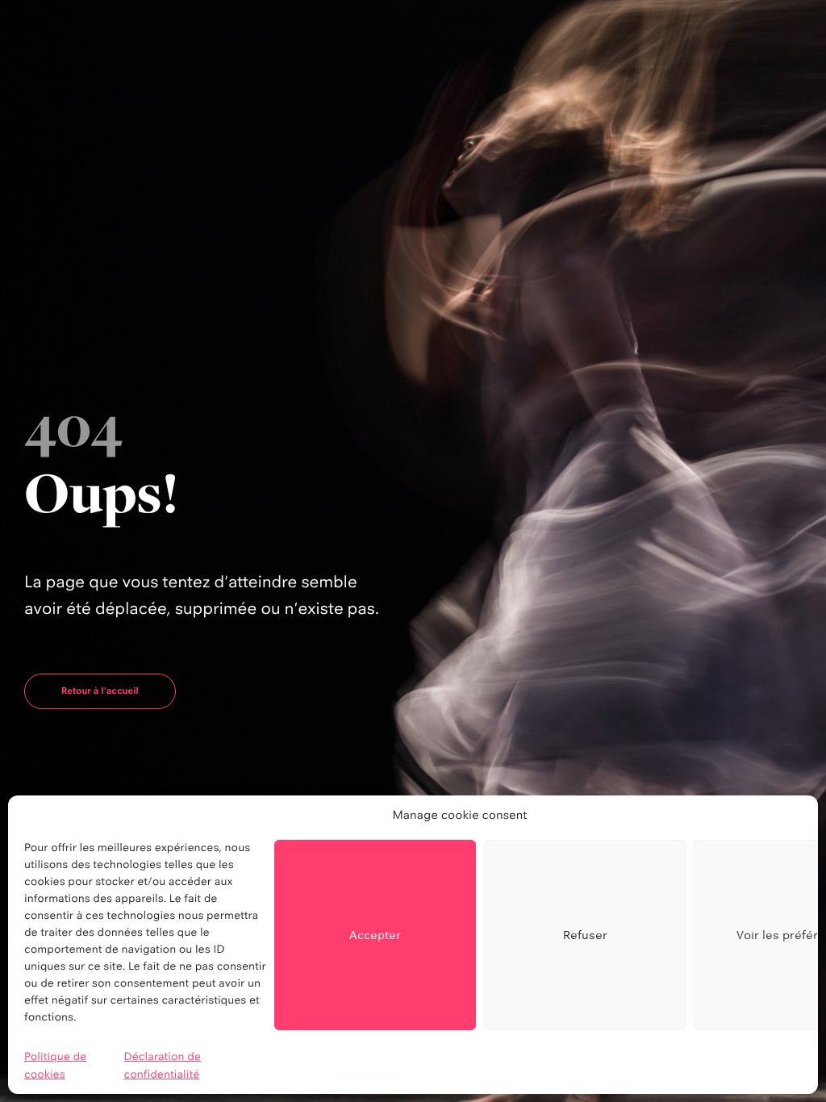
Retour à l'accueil (100, 690)
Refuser (585, 934)
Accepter (375, 934)
